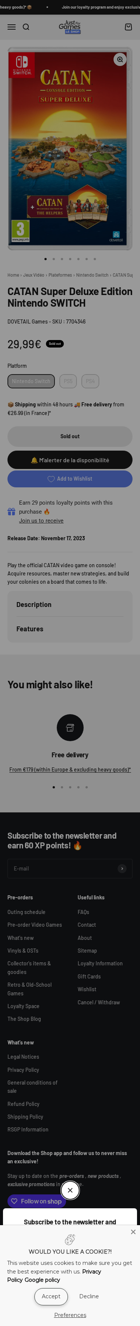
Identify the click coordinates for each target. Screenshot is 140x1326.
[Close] (133, 1232)
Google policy (42, 1280)
